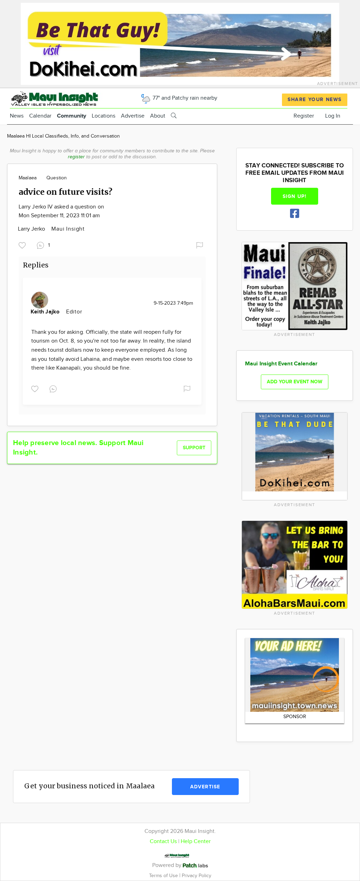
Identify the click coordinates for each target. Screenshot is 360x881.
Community (71, 116)
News (17, 116)
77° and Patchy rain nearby (184, 98)
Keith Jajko (46, 312)
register (76, 157)
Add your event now (294, 382)
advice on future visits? (65, 192)
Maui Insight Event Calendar (281, 363)
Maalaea (28, 178)
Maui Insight (68, 229)
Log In (332, 116)
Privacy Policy (196, 876)
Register (304, 116)
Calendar (40, 116)
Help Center (196, 841)
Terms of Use (164, 876)
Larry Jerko (32, 229)
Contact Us (163, 841)
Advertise (132, 116)
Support (194, 448)
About (157, 116)
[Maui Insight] (66, 97)
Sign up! (295, 196)
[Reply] (54, 387)
